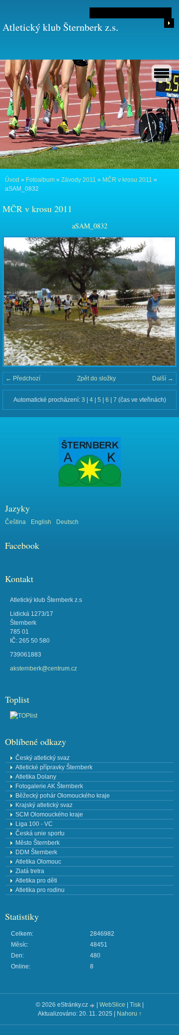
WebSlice (112, 1004)
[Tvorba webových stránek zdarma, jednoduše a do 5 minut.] (93, 1005)
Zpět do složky (96, 378)
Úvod (12, 179)
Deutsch (67, 521)
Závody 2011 (78, 179)
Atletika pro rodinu (40, 890)
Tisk (135, 1004)
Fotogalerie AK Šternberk (49, 786)
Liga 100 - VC (34, 823)
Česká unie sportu (40, 833)
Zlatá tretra (29, 871)
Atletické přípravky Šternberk (53, 767)
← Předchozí (22, 378)
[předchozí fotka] (18, 301)
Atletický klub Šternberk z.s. (60, 27)
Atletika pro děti (36, 880)
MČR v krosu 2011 (127, 179)
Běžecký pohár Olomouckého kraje (62, 795)
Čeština (15, 521)
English (41, 521)
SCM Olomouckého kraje (49, 814)
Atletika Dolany (35, 776)
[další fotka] (160, 301)
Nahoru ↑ (129, 1013)
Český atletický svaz (42, 757)
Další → (163, 378)
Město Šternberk (37, 842)
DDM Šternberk (36, 852)
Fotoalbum (40, 179)
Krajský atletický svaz (44, 805)
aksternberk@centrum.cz (43, 668)
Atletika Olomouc (38, 861)
